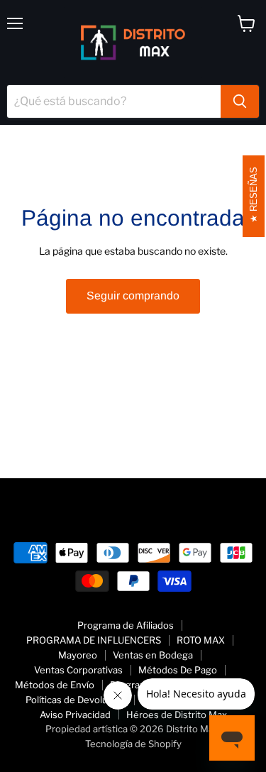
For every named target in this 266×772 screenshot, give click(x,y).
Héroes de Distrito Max (176, 714)
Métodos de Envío (54, 684)
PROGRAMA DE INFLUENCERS (93, 640)
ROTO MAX (201, 640)
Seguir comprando (133, 296)
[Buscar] (240, 101)
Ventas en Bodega (153, 655)
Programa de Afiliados (125, 625)
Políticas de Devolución (76, 699)
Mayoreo (77, 655)
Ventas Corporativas (78, 670)
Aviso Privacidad (75, 714)
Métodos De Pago (177, 670)
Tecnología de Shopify (133, 743)
